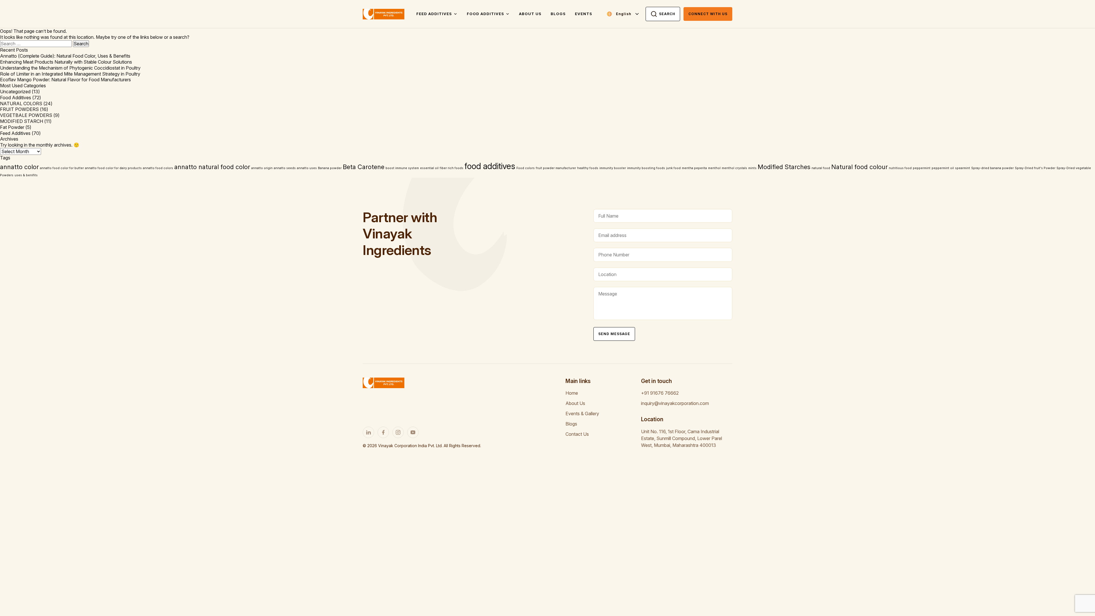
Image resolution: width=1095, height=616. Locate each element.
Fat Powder (12, 127)
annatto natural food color (212, 167)
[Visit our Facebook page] (383, 432)
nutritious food (900, 168)
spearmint (962, 168)
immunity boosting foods (646, 168)
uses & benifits (26, 175)
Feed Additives (434, 13)
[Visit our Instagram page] (398, 432)
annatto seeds (285, 168)
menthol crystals (734, 168)
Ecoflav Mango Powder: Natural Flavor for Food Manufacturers (65, 79)
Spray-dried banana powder (992, 168)
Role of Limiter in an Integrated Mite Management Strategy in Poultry (70, 74)
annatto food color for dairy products (113, 168)
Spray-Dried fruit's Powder (1035, 168)
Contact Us (577, 434)
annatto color (19, 167)
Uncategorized (15, 91)
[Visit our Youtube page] (413, 432)
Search (667, 14)
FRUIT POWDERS (19, 109)
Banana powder (330, 168)
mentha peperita (694, 168)
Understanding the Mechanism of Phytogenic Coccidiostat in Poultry (70, 68)
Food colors (525, 168)
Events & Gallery (582, 413)
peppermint (921, 168)
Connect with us (707, 14)
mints (752, 168)
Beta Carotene (363, 167)
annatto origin (262, 168)
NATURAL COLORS (21, 103)
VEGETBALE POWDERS (26, 115)
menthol (714, 168)
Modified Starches (784, 167)
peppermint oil (943, 168)
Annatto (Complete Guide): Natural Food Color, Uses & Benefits (65, 56)
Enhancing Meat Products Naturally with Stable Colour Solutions (66, 62)
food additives (490, 166)
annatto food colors (158, 168)
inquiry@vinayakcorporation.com (675, 403)
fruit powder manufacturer (556, 168)
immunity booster (612, 168)
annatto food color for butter (62, 168)
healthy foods (587, 168)
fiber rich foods (451, 168)
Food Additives (485, 13)
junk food (673, 168)
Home (571, 393)
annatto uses (307, 168)
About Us (530, 13)
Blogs (558, 13)
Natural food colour (859, 167)
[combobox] (627, 14)
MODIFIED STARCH (21, 121)
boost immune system (402, 168)
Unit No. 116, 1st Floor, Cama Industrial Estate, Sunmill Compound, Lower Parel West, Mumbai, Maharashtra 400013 (681, 438)
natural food (821, 168)
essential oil (429, 168)
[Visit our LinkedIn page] (368, 432)
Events (583, 13)
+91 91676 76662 (660, 393)
